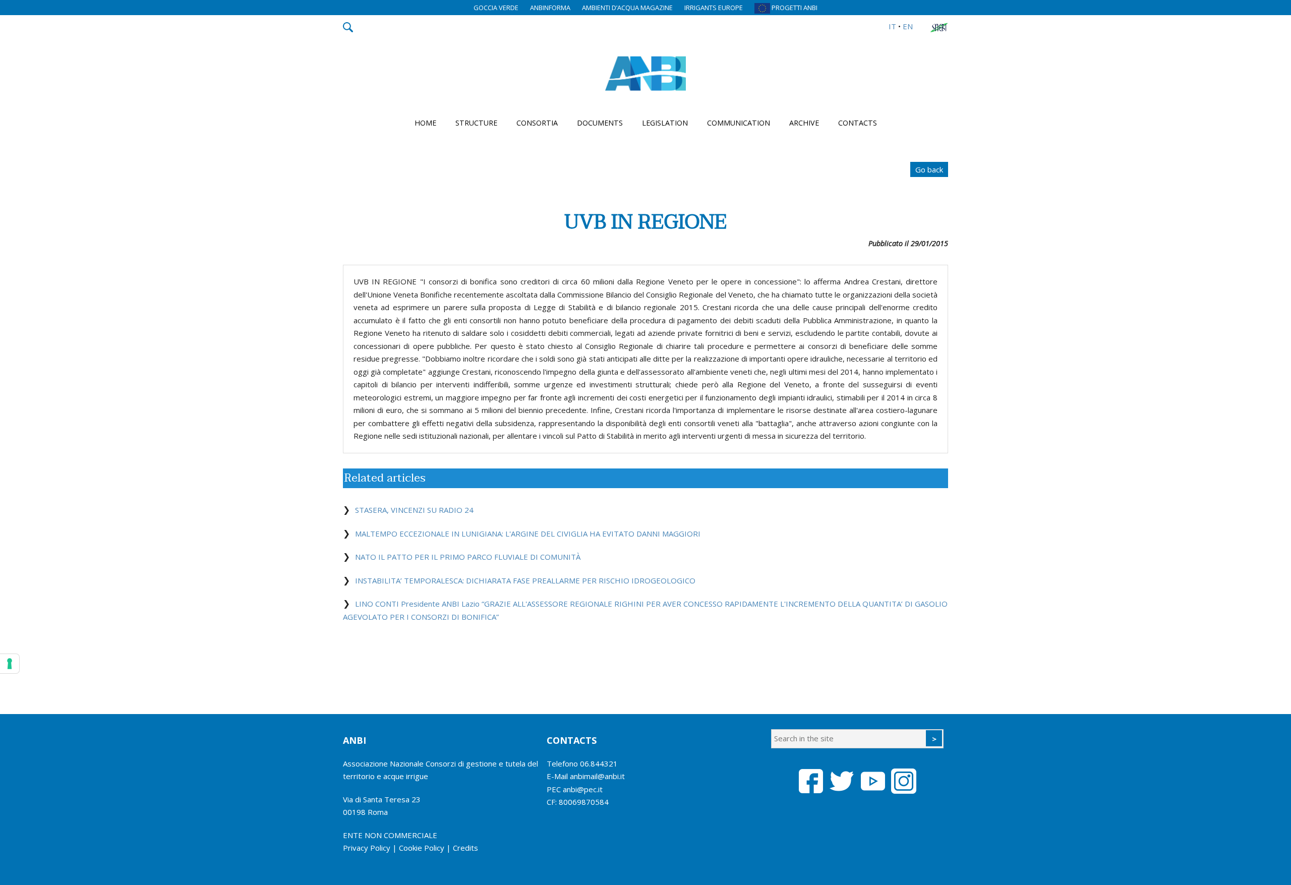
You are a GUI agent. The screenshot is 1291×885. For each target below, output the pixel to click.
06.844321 (599, 763)
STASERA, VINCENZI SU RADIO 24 (414, 510)
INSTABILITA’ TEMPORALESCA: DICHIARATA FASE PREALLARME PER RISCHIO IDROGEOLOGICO (525, 580)
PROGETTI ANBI (793, 7)
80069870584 (584, 802)
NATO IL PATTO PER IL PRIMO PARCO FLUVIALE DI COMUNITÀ (467, 557)
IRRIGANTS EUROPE (713, 7)
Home (425, 123)
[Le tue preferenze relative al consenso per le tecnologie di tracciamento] (9, 663)
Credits (465, 848)
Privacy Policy (366, 848)
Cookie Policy (421, 848)
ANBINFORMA (550, 7)
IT (892, 26)
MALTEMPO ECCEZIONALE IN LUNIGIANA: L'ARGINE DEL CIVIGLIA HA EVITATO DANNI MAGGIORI (527, 533)
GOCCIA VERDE (496, 7)
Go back (929, 169)
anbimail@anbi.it (597, 776)
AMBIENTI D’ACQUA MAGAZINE (627, 7)
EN (908, 26)
